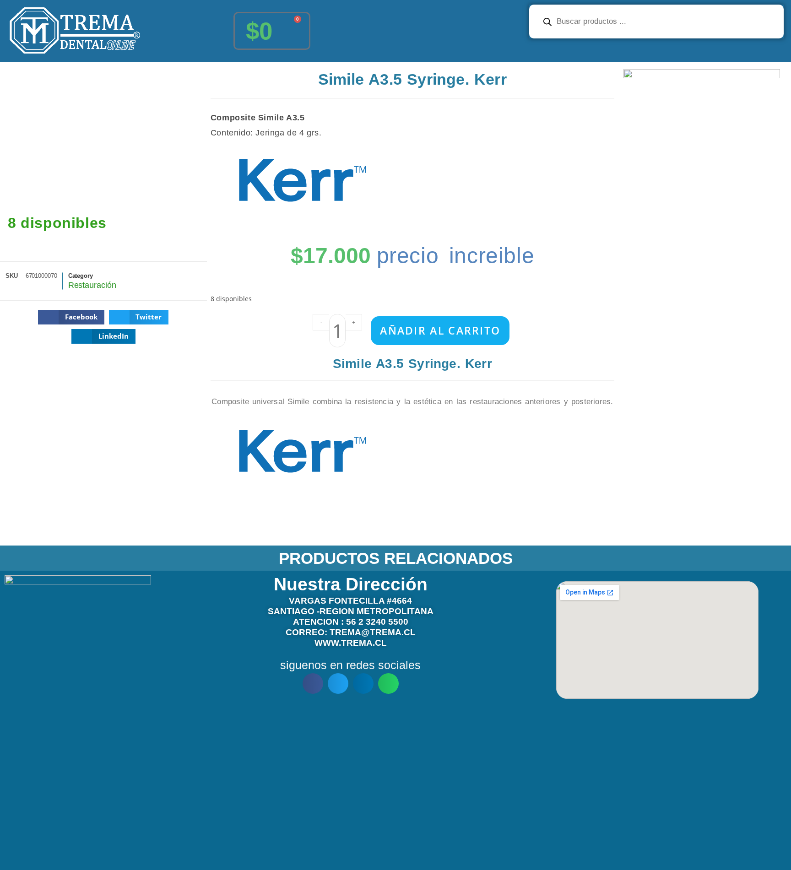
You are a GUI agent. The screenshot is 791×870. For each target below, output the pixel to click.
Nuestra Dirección (351, 584)
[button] (71, 317)
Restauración (92, 285)
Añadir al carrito (440, 330)
